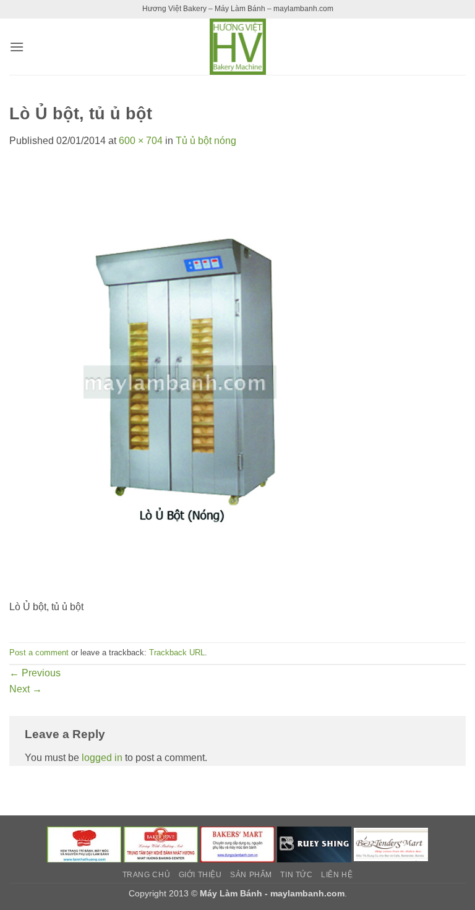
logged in (102, 757)
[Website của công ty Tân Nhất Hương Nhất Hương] (84, 844)
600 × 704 (141, 140)
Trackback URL (177, 652)
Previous (35, 673)
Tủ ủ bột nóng (206, 140)
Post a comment (39, 652)
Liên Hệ (337, 874)
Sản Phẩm (251, 874)
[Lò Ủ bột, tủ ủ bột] (194, 380)
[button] (16, 47)
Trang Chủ (146, 874)
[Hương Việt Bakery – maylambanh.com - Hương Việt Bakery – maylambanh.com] (237, 47)
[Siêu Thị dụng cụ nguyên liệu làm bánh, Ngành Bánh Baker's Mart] (237, 844)
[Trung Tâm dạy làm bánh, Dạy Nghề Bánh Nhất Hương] (161, 844)
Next (25, 689)
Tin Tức (296, 874)
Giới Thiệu (200, 874)
